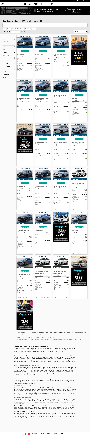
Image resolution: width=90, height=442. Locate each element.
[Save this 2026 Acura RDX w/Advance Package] (68, 37)
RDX (12, 31)
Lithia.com (48, 438)
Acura (17, 31)
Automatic (28, 28)
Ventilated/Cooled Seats (18, 28)
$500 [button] (31, 65)
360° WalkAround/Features (25, 50)
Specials (56, 3)
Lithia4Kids (54, 433)
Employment (48, 433)
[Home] (3, 4)
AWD (8, 28)
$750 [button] (31, 68)
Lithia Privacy (61, 433)
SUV (4, 28)
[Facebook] (26, 434)
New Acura (25, 4)
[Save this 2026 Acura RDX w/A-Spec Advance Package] (50, 81)
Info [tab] (29, 56)
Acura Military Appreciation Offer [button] (21, 69)
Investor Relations (34, 433)
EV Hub (41, 4)
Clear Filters (23, 31)
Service (60, 3)
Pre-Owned (30, 4)
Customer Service (42, 433)
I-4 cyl (34, 28)
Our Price (19, 63)
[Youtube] (29, 434)
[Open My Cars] (69, 4)
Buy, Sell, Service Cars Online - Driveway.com (38, 438)
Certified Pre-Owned (36, 4)
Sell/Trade (45, 3)
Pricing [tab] (21, 56)
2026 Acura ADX (19, 379)
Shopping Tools (51, 4)
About (63, 3)
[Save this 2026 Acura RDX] (32, 37)
